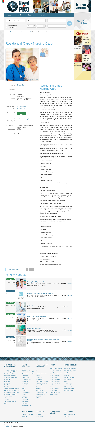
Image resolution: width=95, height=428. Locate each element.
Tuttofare (7, 399)
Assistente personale (42, 372)
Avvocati (24, 416)
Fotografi (66, 375)
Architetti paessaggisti (10, 370)
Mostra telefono (21, 106)
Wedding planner (69, 390)
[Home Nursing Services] (21, 330)
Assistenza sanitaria (41, 373)
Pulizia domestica (55, 383)
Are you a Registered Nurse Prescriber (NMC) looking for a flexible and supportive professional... (43, 343)
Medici (24, 394)
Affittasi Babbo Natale (70, 368)
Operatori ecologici (55, 370)
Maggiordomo (40, 390)
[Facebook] (27, 269)
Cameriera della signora (11, 377)
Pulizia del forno (54, 377)
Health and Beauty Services (25, 119)
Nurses (19, 121)
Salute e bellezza (26, 366)
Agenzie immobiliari (27, 414)
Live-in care (30, 305)
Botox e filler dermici (28, 372)
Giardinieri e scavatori (56, 368)
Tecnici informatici (69, 388)
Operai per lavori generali (11, 388)
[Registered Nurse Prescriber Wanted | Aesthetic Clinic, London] (21, 341)
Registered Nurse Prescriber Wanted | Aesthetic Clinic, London (43, 340)
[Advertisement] (82, 109)
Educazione (68, 411)
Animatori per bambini (70, 370)
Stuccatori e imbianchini (11, 394)
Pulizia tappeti (54, 390)
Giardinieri (39, 385)
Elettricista (7, 383)
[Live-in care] (21, 307)
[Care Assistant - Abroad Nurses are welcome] (21, 295)
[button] (3, 1)
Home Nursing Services (34, 328)
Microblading (25, 396)
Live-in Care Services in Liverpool (37, 316)
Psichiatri (24, 403)
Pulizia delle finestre (55, 379)
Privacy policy (8, 424)
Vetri (5, 403)
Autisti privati (39, 416)
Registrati (84, 23)
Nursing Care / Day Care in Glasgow (37, 282)
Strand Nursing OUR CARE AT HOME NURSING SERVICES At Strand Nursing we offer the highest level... (42, 330)
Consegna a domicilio (70, 372)
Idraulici (6, 385)
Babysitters (39, 377)
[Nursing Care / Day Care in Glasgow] (21, 283)
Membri (19, 15)
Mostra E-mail (21, 108)
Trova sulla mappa (23, 101)
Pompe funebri (68, 383)
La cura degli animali (55, 412)
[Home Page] (18, 6)
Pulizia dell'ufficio (55, 381)
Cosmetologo (26, 377)
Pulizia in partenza (55, 385)
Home (9, 15)
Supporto (31, 15)
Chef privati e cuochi (42, 381)
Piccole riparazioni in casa (11, 390)
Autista (38, 375)
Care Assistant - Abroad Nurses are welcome (40, 293)
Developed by (8, 426)
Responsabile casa (41, 392)
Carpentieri (7, 381)
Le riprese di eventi (69, 377)
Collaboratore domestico (42, 366)
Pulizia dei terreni (55, 375)
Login (83, 20)
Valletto (38, 398)
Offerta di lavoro (12, 27)
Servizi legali (27, 411)
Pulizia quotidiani (54, 388)
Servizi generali (70, 365)
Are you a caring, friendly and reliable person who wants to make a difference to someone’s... (43, 296)
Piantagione (53, 372)
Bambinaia (39, 379)
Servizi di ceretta (26, 405)
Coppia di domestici (41, 383)
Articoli (42, 15)
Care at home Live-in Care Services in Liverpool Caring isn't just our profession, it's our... (43, 319)
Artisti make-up (26, 370)
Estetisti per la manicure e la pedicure (25, 383)
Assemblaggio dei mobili (11, 372)
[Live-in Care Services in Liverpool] (21, 318)
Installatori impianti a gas (11, 386)
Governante (39, 386)
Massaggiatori (26, 392)
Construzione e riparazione (9, 366)
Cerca (69, 23)
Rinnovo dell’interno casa (11, 392)
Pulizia (52, 365)
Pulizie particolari (55, 386)
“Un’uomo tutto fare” (10, 401)
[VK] (32, 269)
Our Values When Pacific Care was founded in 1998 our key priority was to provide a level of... (43, 284)
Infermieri (24, 390)
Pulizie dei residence (56, 373)
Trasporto (40, 411)
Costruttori (7, 379)
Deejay (66, 373)
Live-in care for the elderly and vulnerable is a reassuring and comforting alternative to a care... (43, 307)
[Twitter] (30, 269)
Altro (37, 370)
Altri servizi (39, 414)
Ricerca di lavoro (12, 25)
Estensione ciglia (27, 379)
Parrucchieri (25, 401)
